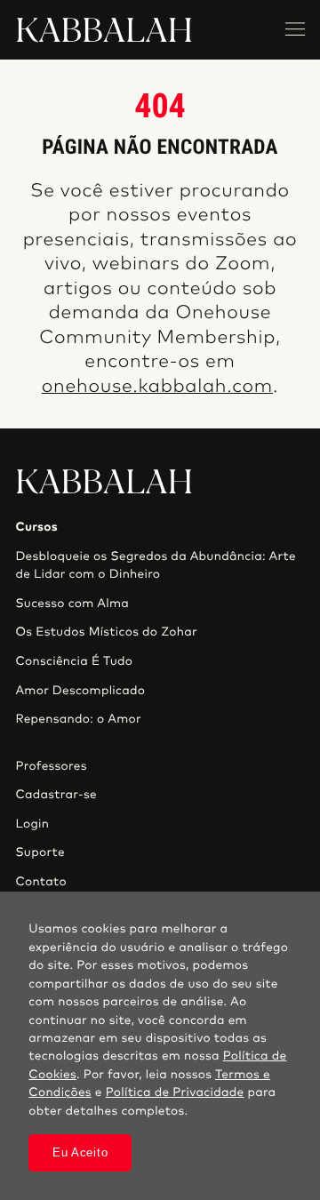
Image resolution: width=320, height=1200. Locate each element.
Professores (50, 766)
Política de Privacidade (175, 1092)
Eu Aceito (80, 1152)
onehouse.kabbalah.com (157, 387)
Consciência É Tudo (73, 661)
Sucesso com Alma (72, 603)
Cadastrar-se (56, 794)
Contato (41, 882)
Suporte (40, 852)
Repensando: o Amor (78, 719)
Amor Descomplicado (80, 690)
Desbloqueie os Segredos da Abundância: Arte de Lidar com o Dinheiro (155, 565)
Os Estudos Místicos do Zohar (106, 632)
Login (32, 824)
